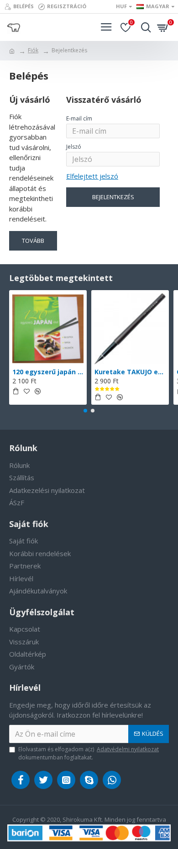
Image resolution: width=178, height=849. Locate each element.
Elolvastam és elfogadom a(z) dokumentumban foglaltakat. (88, 753)
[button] (85, 410)
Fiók (33, 50)
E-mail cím (79, 118)
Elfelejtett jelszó (92, 176)
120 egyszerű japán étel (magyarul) (48, 372)
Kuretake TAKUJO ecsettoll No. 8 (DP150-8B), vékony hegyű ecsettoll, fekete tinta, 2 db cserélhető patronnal (130, 372)
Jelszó (73, 147)
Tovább (33, 240)
